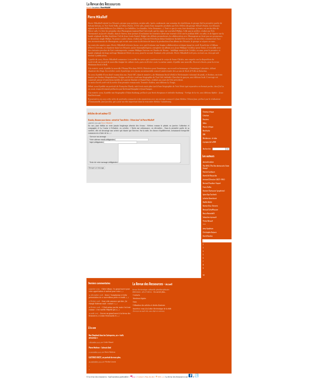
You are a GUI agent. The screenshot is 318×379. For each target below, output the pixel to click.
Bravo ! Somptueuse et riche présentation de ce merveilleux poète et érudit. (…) (109, 296)
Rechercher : (207, 149)
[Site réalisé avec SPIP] (133, 377)
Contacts (136, 295)
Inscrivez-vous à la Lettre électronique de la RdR (152, 308)
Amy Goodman (208, 228)
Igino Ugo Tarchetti (210, 194)
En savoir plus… (160, 292)
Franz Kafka (207, 187)
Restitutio (206, 131)
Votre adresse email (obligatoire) (102, 139)
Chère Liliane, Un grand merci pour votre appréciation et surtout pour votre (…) (109, 290)
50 (204, 275)
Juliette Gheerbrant (210, 198)
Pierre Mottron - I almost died (100, 347)
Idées (205, 123)
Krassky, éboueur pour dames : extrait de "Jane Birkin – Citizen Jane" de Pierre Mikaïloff (121, 120)
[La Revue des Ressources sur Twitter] (197, 377)
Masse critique (208, 127)
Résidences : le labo (210, 138)
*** (204, 225)
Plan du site (149, 377)
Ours (135, 302)
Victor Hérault (208, 221)
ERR (204, 134)
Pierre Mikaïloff (106, 123)
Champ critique (208, 112)
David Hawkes (208, 236)
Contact (140, 377)
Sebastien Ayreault (210, 217)
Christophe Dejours (210, 232)
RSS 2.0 (161, 377)
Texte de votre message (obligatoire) (104, 162)
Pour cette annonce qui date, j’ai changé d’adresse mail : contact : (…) (108, 302)
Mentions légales (139, 298)
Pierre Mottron (110, 352)
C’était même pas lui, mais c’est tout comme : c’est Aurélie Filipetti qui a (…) (109, 308)
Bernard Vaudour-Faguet (212, 183)
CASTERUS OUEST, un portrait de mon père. (105, 357)
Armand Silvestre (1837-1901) (214, 179)
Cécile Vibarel (108, 342)
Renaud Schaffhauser (210, 209)
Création (206, 115)
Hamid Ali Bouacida (210, 175)
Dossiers (206, 119)
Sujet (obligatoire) (96, 142)
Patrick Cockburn (209, 172)
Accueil (88, 7)
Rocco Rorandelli (209, 213)
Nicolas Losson (110, 362)
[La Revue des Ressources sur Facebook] (190, 377)
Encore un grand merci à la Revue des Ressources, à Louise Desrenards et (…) (109, 314)
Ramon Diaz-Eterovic (210, 206)
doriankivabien (208, 162)
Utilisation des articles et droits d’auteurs (149, 305)
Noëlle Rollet (207, 202)
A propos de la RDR (209, 142)
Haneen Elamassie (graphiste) (214, 191)
